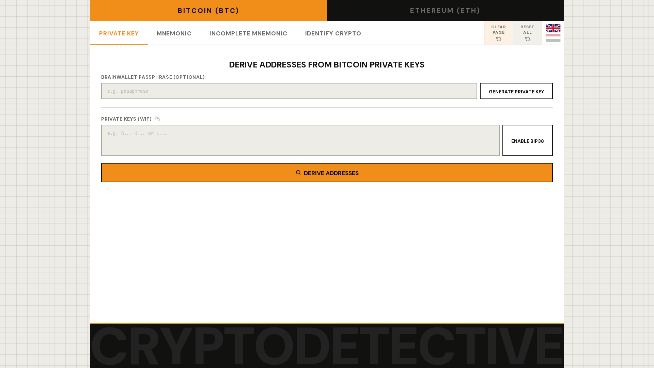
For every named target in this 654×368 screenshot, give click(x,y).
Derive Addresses (331, 172)
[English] (553, 28)
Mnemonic (174, 32)
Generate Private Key (516, 91)
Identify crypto (333, 32)
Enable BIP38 (527, 140)
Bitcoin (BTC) (208, 10)
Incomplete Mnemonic (248, 32)
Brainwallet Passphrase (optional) (153, 77)
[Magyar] (553, 38)
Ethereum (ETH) (445, 10)
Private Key (119, 32)
